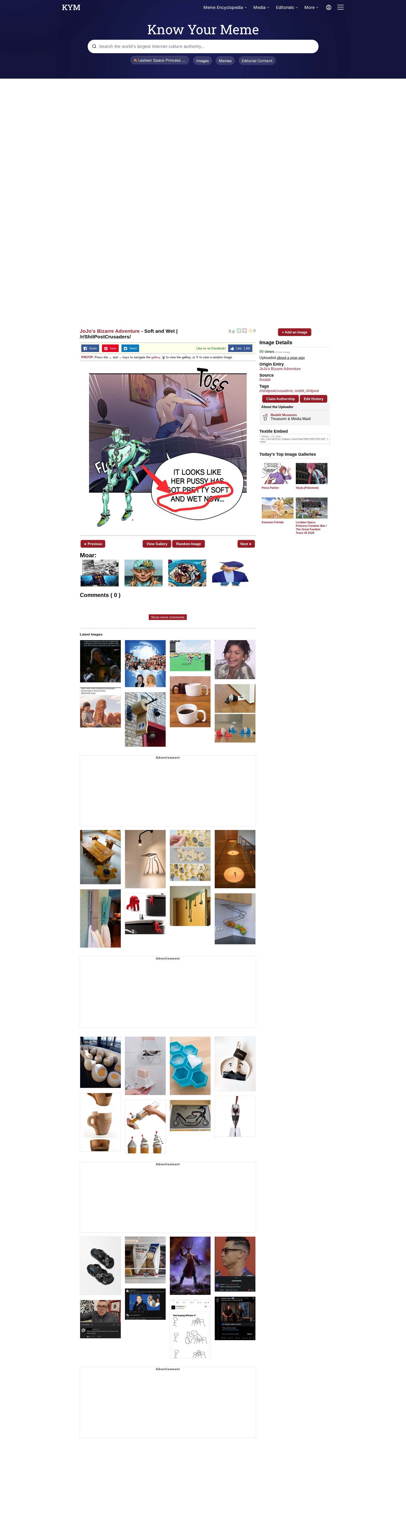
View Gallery (157, 544)
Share (92, 348)
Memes (225, 60)
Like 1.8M (242, 348)
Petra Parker (270, 487)
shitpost (312, 391)
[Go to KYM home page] (71, 8)
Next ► (246, 544)
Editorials (285, 7)
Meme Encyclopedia (223, 7)
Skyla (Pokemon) (307, 487)
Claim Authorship (280, 399)
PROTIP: (87, 357)
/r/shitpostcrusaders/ (276, 391)
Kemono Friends (273, 522)
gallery (155, 357)
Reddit (264, 380)
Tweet (132, 348)
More (309, 7)
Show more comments (167, 617)
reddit (299, 391)
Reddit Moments (284, 415)
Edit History (313, 399)
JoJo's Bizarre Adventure (110, 331)
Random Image (188, 544)
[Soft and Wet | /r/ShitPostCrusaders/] (168, 447)
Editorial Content (257, 60)
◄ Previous (92, 544)
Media (259, 7)
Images (202, 60)
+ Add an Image (294, 332)
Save (112, 348)
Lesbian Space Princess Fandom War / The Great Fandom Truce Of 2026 (311, 528)
